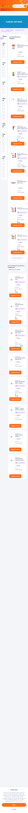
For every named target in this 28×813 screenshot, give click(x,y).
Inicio (2, 30)
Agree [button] (14, 805)
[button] (3, 44)
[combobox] (16, 269)
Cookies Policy (19, 801)
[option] (3, 47)
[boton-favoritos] (23, 295)
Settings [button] (14, 809)
